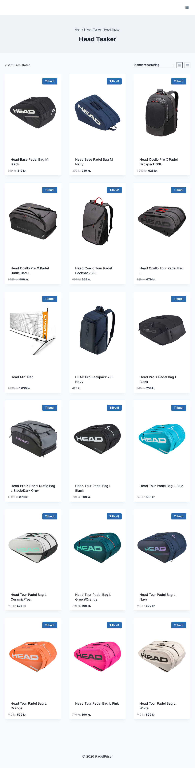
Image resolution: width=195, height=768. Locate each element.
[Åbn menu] (186, 7)
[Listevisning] (187, 65)
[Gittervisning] (180, 65)
